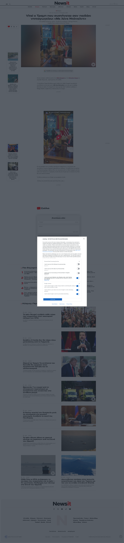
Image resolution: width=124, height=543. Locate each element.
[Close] (84, 239)
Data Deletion (54, 303)
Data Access (62, 303)
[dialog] (62, 271)
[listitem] (62, 261)
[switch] (78, 264)
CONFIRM (52, 299)
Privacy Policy (69, 303)
